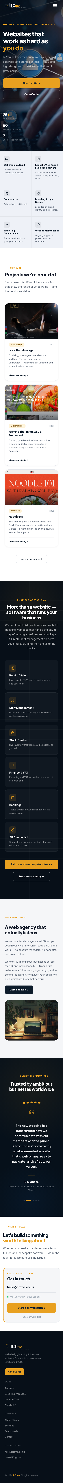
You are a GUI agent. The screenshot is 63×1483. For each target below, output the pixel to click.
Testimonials (11, 1417)
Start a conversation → (32, 1294)
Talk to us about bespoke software (31, 864)
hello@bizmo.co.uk (20, 1273)
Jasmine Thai (12, 1385)
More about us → (19, 989)
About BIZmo (12, 1406)
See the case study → (31, 876)
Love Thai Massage (15, 1380)
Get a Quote (31, 94)
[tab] (24, 1187)
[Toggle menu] (55, 5)
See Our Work (31, 83)
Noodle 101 (10, 1391)
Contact (9, 1423)
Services (9, 1411)
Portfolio (9, 1374)
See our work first (31, 1303)
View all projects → (31, 559)
